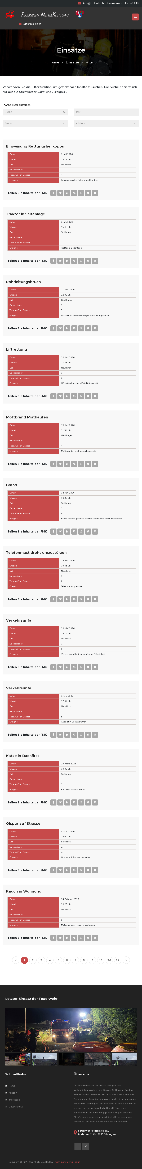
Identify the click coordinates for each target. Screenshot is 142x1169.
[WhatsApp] (81, 193)
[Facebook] (53, 193)
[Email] (95, 193)
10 (101, 960)
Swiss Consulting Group (67, 1162)
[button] (106, 112)
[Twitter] (60, 193)
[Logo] (71, 14)
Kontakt (13, 1092)
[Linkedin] (85, 1146)
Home (54, 62)
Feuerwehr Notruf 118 (123, 3)
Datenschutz (16, 1106)
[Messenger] (88, 193)
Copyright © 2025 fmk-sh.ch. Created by (31, 1162)
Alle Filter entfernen (18, 105)
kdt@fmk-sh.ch (93, 3)
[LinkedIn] (67, 193)
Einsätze (72, 62)
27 (117, 960)
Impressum (14, 1099)
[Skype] (74, 193)
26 (109, 960)
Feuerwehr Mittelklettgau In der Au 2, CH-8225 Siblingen (97, 1132)
